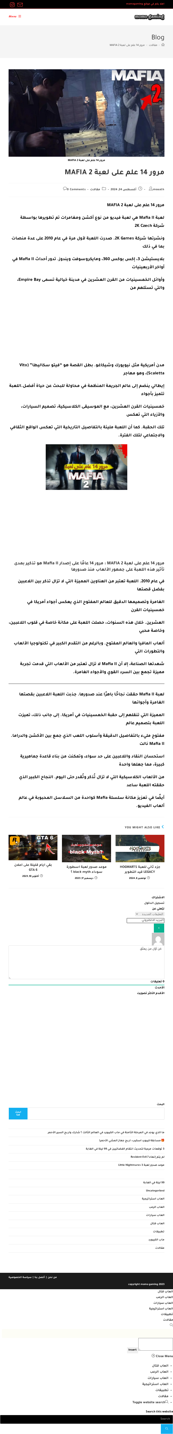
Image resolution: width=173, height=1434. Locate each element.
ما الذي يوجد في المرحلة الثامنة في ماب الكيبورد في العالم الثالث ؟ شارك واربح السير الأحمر (106, 1132)
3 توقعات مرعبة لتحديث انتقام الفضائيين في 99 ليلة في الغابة (125, 1149)
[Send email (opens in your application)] (19, 5)
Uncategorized (155, 1191)
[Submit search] (167, 1429)
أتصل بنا (39, 1277)
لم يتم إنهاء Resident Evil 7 (147, 1157)
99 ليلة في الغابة (153, 1183)
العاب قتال (157, 1223)
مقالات (95, 189)
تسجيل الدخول (154, 903)
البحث (160, 1104)
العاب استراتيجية (153, 1199)
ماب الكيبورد (156, 1240)
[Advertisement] (86, 328)
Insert (132, 1350)
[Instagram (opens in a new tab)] (12, 5)
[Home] (163, 45)
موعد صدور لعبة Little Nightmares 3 (141, 1165)
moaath (158, 189)
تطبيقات (158, 1232)
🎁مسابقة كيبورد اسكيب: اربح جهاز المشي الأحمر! (131, 1140)
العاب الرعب (156, 1207)
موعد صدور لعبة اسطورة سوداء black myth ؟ (86, 870)
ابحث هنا (18, 1113)
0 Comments (76, 189)
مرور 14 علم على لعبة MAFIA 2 (127, 45)
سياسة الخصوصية (20, 1277)
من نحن (52, 1277)
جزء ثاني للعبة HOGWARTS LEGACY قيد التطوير (140, 870)
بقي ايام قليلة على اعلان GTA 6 (33, 868)
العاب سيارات (155, 1215)
